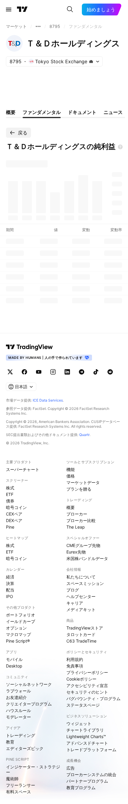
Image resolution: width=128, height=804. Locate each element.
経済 (10, 576)
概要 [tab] (10, 112)
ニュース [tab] (113, 112)
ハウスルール (18, 710)
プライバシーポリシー (87, 672)
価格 (70, 475)
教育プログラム (81, 787)
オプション (16, 627)
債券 (10, 500)
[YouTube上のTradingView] (39, 372)
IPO (9, 596)
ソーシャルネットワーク (29, 684)
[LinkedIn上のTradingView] (67, 372)
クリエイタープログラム (29, 703)
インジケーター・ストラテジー (33, 769)
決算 (10, 583)
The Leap (75, 526)
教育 (10, 741)
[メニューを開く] (9, 9)
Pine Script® (18, 640)
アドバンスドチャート (87, 743)
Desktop (14, 665)
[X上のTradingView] (10, 372)
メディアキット (81, 609)
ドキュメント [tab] (82, 112)
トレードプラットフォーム (91, 749)
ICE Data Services (48, 400)
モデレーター (18, 716)
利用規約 (74, 659)
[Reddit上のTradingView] (110, 372)
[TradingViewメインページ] (29, 347)
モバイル (14, 659)
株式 (10, 487)
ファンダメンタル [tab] (42, 112)
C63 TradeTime (81, 640)
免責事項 (74, 665)
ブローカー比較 (81, 520)
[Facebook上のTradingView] (24, 372)
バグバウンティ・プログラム (93, 698)
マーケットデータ (83, 482)
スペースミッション (85, 583)
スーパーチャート (22, 469)
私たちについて (81, 576)
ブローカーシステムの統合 (91, 774)
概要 (70, 507)
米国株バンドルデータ (87, 558)
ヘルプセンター (81, 596)
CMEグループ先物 (83, 545)
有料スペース (18, 791)
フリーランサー (20, 785)
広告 (70, 767)
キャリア (74, 602)
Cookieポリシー (81, 678)
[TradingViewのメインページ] (22, 9)
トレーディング (20, 735)
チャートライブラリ (85, 729)
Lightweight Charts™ (86, 736)
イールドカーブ (20, 621)
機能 (70, 469)
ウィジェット (78, 723)
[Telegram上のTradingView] (81, 372)
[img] (91, 61)
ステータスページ (83, 705)
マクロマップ (18, 634)
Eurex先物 (76, 551)
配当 (10, 589)
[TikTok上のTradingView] (96, 372)
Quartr (84, 434)
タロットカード (81, 634)
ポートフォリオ (20, 614)
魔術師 (12, 778)
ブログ (72, 589)
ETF (9, 494)
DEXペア (14, 520)
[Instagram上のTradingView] (53, 372)
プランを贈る (78, 488)
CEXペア (14, 513)
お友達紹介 (16, 697)
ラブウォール (18, 690)
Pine (10, 526)
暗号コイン (16, 507)
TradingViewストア (84, 627)
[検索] (70, 9)
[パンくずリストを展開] (38, 26)
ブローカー (76, 513)
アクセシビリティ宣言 (87, 685)
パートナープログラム (87, 781)
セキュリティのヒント (87, 691)
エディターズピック (24, 748)
